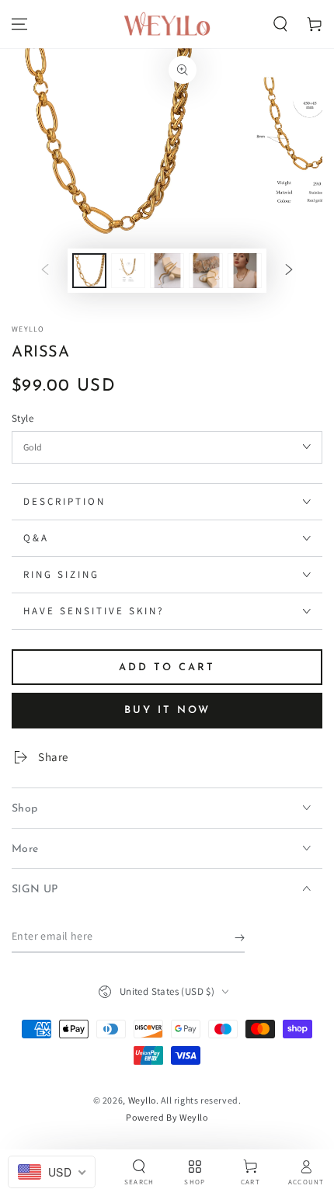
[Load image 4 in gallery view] (167, 270)
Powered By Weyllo (166, 1117)
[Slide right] (289, 271)
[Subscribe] (240, 937)
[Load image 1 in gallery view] (89, 270)
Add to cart (167, 667)
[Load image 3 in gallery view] (128, 270)
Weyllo (142, 1100)
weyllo (28, 329)
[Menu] (19, 24)
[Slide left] (45, 271)
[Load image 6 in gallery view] (245, 270)
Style (22, 418)
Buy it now (167, 710)
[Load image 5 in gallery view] (206, 270)
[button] (280, 24)
